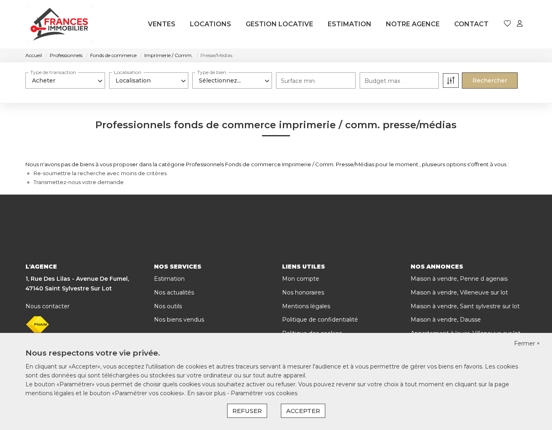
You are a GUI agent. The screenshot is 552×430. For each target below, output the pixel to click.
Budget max (382, 81)
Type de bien (211, 72)
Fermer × (527, 343)
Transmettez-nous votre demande (79, 182)
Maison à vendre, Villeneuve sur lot (459, 292)
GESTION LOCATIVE (279, 24)
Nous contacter (47, 306)
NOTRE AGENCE (413, 24)
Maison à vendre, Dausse (446, 319)
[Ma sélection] (507, 24)
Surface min (298, 81)
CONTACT (471, 24)
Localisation (127, 72)
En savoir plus (207, 393)
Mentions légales (306, 306)
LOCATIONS (210, 24)
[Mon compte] (520, 24)
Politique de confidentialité (320, 319)
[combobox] (65, 80)
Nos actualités (174, 292)
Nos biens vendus (179, 319)
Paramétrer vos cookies (264, 393)
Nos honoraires (303, 292)
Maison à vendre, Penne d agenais (459, 278)
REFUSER (247, 411)
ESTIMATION (349, 24)
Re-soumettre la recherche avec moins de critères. (101, 173)
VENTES (161, 24)
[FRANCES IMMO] (59, 24)
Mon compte (300, 278)
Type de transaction (53, 72)
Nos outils (168, 306)
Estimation (169, 278)
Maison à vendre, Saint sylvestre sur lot (465, 306)
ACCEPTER (303, 411)
